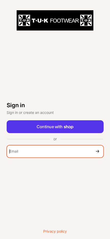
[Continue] (97, 151)
